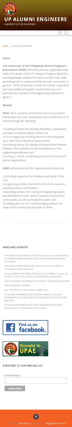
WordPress (25, 423)
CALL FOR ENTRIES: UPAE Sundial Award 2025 (26, 290)
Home (5, 46)
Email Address (12, 375)
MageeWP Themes (56, 423)
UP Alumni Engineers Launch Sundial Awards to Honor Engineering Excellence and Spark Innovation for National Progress (35, 297)
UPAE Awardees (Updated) (17, 285)
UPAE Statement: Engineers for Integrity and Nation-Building (36, 281)
